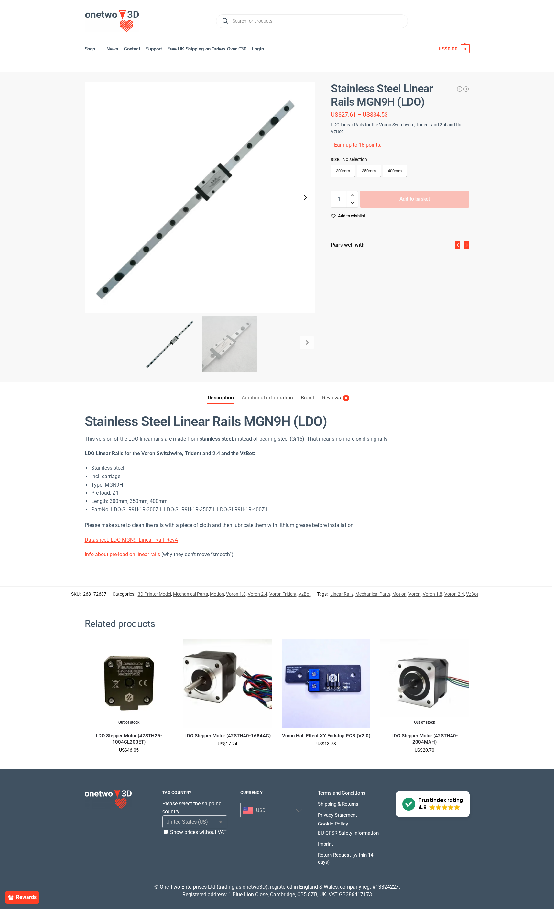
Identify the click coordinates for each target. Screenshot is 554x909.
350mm (369, 170)
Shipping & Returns (338, 804)
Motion (217, 594)
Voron (414, 594)
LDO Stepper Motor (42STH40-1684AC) (227, 736)
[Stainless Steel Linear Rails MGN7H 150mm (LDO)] (459, 89)
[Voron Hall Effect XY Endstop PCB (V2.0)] (326, 683)
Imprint (325, 844)
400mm (395, 170)
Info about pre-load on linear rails (122, 554)
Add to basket (414, 199)
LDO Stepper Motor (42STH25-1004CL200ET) (129, 739)
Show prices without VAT (198, 832)
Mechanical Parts (190, 594)
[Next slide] (305, 197)
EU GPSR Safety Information (348, 833)
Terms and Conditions (341, 793)
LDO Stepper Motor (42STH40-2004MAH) (424, 739)
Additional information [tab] (267, 398)
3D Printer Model (154, 594)
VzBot (305, 594)
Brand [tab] (307, 398)
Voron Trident (283, 594)
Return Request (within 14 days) (345, 858)
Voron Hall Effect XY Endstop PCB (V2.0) (326, 736)
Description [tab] (221, 398)
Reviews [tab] (334, 398)
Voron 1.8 (236, 594)
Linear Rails (341, 594)
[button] (454, 49)
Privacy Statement (337, 815)
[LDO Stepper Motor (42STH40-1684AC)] (227, 683)
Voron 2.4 (257, 594)
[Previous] (457, 245)
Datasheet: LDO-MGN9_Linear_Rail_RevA (131, 540)
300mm (343, 170)
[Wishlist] (163, 648)
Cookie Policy (333, 824)
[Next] (466, 245)
